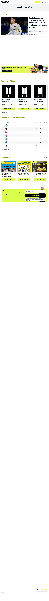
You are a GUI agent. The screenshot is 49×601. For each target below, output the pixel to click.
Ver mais (3, 112)
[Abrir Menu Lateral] (47, 2)
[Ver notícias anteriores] (45, 81)
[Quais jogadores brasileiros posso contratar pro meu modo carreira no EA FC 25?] (14, 26)
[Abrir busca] (42, 2)
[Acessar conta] (45, 2)
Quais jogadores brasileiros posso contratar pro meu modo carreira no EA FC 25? (38, 23)
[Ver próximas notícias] (47, 81)
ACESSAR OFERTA (7, 108)
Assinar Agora (7, 70)
